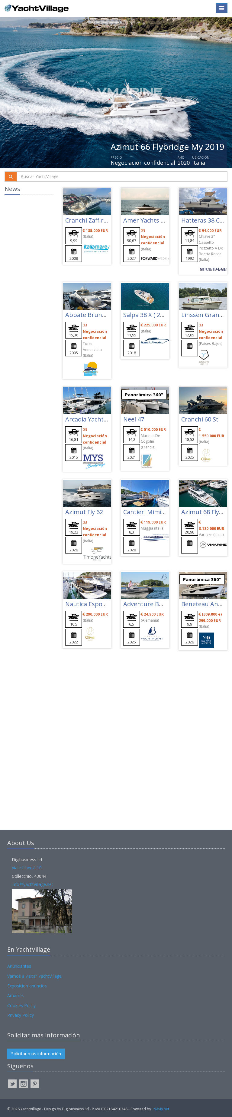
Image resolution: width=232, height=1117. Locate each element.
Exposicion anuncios (27, 986)
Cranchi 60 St (199, 419)
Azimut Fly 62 (84, 512)
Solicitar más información (36, 1053)
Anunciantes (19, 966)
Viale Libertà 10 (27, 868)
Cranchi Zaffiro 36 (90, 220)
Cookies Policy (21, 1005)
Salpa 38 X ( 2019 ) (148, 315)
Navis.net (161, 1109)
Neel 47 (133, 419)
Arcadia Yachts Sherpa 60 (101, 419)
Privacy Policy (20, 1015)
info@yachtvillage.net (32, 884)
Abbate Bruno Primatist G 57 (106, 315)
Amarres (15, 995)
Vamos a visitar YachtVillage (34, 976)
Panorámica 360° (144, 395)
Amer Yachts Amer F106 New (164, 220)
